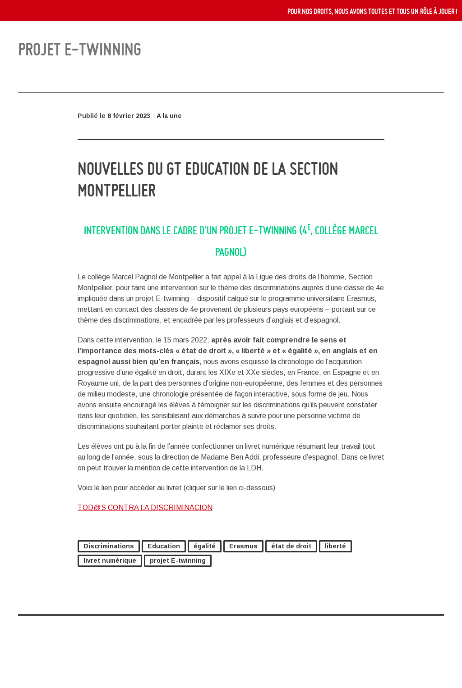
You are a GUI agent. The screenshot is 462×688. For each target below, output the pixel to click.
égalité (205, 546)
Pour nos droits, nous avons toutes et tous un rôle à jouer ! (372, 11)
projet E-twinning (178, 560)
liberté (335, 546)
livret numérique (109, 560)
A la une (169, 115)
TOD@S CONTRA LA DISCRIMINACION (145, 507)
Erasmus (243, 546)
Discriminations (108, 546)
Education (164, 546)
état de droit (291, 546)
